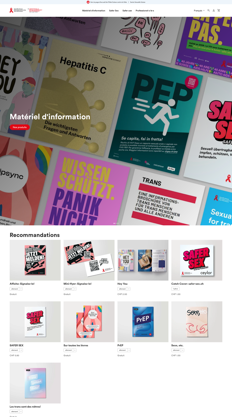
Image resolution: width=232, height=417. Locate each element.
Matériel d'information (93, 10)
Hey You (122, 283)
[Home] (26, 10)
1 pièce (175, 289)
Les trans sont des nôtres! (25, 406)
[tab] (114, 223)
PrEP (120, 345)
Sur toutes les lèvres (76, 345)
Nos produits (20, 127)
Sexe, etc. (177, 345)
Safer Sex (114, 10)
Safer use (127, 10)
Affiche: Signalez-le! (22, 283)
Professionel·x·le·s (145, 10)
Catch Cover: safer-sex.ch (187, 283)
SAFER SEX (16, 345)
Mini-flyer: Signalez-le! (77, 283)
